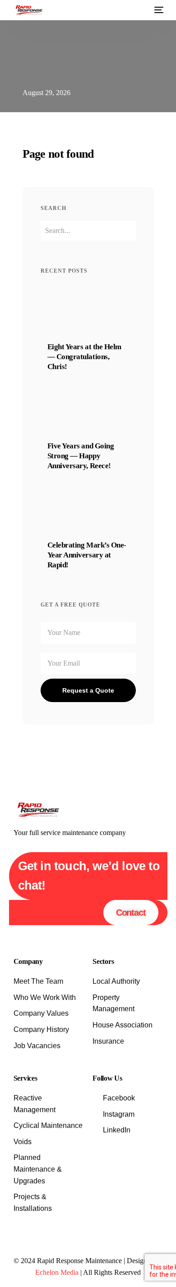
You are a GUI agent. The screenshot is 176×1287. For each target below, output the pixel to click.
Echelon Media (57, 1272)
